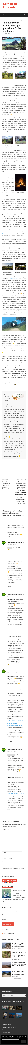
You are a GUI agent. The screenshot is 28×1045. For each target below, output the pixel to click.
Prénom (4, 852)
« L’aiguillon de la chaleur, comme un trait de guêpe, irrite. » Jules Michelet (19, 964)
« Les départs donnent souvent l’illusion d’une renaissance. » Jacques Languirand (18, 974)
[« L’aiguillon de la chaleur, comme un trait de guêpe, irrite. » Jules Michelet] (6, 962)
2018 (3, 20)
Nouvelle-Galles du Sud (15, 20)
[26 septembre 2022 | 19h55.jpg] (5, 1018)
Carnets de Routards (10, 5)
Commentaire (5, 829)
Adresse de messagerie (8, 858)
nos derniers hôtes (14, 278)
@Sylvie (10, 547)
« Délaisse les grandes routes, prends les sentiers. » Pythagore (18, 945)
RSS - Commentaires (8, 933)
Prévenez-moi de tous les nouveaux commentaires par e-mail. (10, 875)
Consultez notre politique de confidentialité (10, 1039)
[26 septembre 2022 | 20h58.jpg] (19, 1010)
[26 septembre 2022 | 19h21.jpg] (19, 1018)
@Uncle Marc (11, 599)
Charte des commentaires (8, 1030)
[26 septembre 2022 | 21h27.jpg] (12, 1010)
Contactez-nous (6, 1032)
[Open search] (24, 15)
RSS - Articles (6, 929)
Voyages (24, 20)
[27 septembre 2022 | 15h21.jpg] (5, 1010)
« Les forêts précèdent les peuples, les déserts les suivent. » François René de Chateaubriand (19, 954)
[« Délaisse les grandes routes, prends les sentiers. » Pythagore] (6, 943)
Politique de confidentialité (9, 1027)
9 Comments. (11, 33)
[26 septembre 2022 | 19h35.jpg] (12, 1018)
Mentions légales (6, 1024)
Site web (4, 861)
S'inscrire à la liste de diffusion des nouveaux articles (13, 869)
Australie (6, 20)
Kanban (4, 233)
